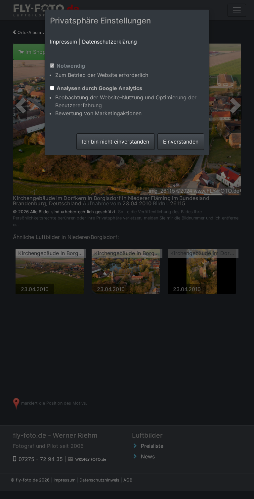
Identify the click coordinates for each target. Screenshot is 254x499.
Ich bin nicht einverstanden (115, 141)
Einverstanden (180, 141)
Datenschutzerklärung (109, 41)
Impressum (63, 41)
